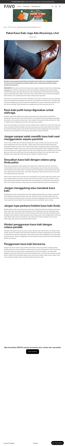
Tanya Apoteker (32, 351)
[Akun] (56, 6)
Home (5, 27)
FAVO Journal (12, 27)
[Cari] (52, 6)
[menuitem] (36, 6)
